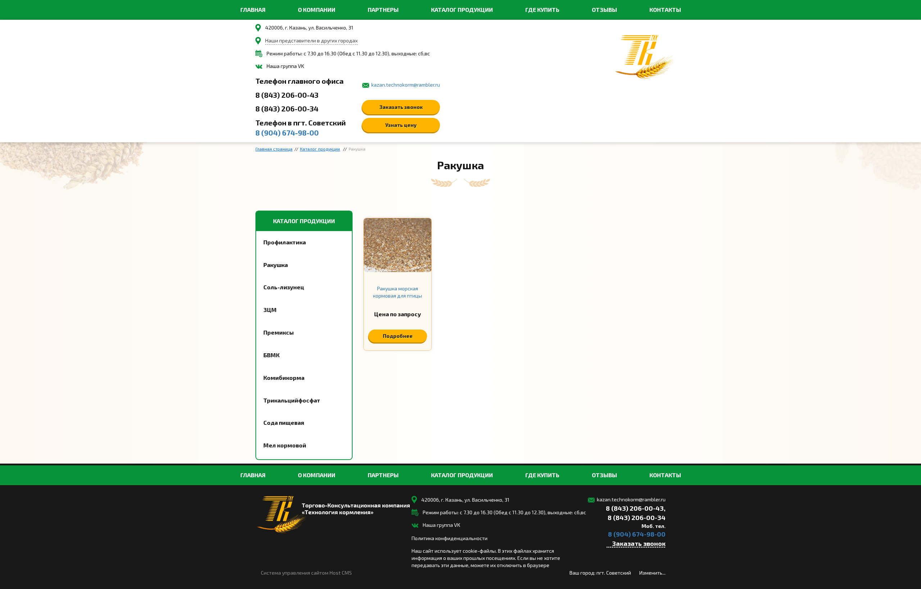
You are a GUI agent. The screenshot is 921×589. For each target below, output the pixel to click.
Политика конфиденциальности (449, 538)
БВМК (271, 354)
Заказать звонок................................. (636, 544)
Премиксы (278, 332)
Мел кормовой (284, 445)
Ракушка (275, 264)
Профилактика (284, 242)
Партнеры (383, 9)
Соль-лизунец (283, 287)
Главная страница (273, 148)
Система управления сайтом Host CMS (306, 573)
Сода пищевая (283, 422)
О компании (316, 9)
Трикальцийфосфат (291, 400)
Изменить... (652, 573)
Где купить (542, 9)
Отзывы (604, 9)
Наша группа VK (285, 66)
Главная (253, 9)
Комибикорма (283, 377)
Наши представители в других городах (311, 40)
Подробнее (398, 336)
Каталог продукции (462, 9)
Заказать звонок (401, 107)
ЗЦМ (270, 309)
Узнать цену (401, 125)
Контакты (665, 9)
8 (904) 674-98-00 (287, 132)
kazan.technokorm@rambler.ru (405, 85)
